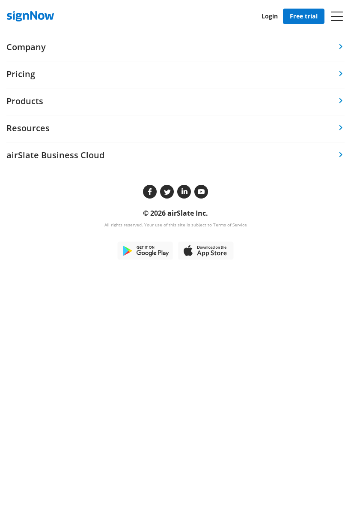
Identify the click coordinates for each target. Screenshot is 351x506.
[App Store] (206, 250)
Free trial (304, 16)
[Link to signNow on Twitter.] (167, 192)
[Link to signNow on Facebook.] (150, 192)
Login (270, 16)
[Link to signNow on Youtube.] (201, 192)
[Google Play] (145, 250)
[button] (337, 16)
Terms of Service (230, 225)
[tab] (175, 47)
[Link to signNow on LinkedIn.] (184, 192)
